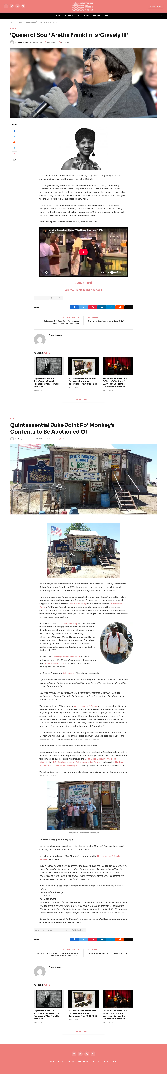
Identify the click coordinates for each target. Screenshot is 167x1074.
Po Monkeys (64, 930)
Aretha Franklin (84, 282)
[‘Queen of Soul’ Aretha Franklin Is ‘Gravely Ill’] (83, 83)
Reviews (70, 1062)
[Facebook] (14, 131)
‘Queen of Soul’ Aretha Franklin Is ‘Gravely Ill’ (108, 953)
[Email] (14, 159)
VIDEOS (108, 16)
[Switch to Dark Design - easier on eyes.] (158, 16)
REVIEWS (69, 16)
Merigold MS (51, 930)
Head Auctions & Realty (85, 706)
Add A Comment (83, 399)
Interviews (82, 1062)
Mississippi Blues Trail (53, 663)
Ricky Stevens (69, 673)
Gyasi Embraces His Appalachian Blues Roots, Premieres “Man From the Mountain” (47, 382)
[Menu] (5, 15)
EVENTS (96, 16)
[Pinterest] (14, 153)
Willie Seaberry (69, 623)
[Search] (162, 15)
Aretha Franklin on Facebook (83, 289)
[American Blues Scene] (83, 6)
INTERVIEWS (83, 16)
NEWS (58, 16)
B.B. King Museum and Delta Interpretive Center (77, 762)
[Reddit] (14, 142)
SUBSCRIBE (155, 6)
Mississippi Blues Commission (66, 656)
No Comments (52, 42)
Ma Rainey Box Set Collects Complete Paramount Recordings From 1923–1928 (82, 381)
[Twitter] (14, 136)
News (13, 28)
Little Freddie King (78, 603)
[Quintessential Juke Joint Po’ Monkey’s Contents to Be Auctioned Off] (83, 479)
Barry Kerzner (23, 42)
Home (51, 1062)
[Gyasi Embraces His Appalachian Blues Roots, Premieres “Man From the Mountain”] (49, 366)
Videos (105, 1062)
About (114, 1062)
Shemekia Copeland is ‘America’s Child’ (106, 321)
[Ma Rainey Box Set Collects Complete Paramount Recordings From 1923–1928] (83, 366)
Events (95, 1062)
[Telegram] (14, 148)
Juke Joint (39, 930)
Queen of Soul (56, 298)
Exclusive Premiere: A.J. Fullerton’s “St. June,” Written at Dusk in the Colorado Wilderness (115, 382)
